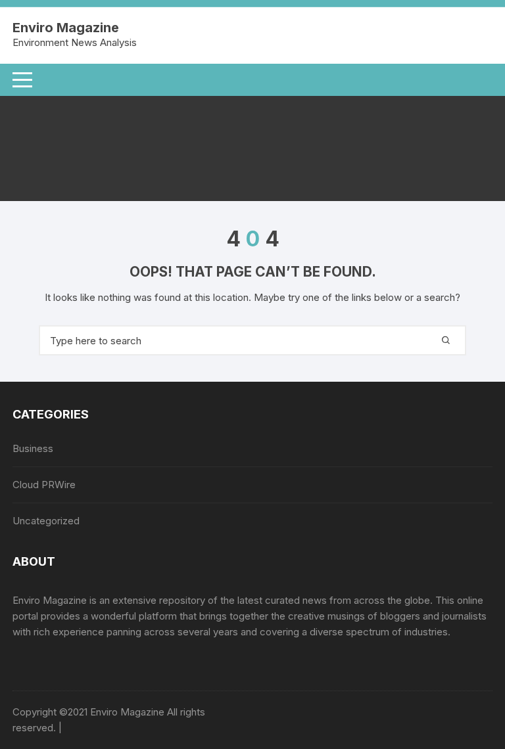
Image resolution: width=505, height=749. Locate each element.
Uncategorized (46, 520)
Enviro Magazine (65, 27)
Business (32, 448)
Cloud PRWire (44, 484)
